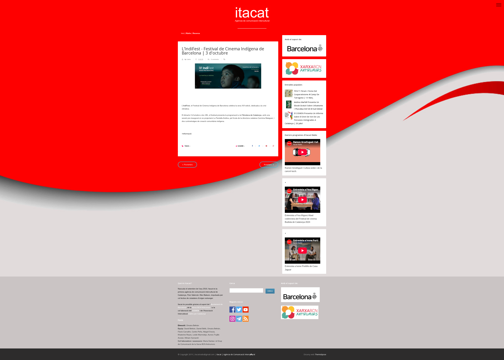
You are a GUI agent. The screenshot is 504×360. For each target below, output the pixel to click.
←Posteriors (187, 164)
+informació (186, 134)
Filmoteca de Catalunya (251, 115)
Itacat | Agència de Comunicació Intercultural (236, 354)
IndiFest (186, 106)
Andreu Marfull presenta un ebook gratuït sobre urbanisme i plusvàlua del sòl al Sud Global (308, 105)
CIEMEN (195, 311)
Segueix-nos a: (236, 302)
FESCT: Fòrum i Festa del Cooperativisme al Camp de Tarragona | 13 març (306, 94)
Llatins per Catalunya (197, 314)
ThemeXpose (320, 354)
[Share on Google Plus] (273, 146)
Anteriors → (269, 164)
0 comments (215, 59)
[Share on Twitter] (259, 146)
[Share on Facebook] (252, 146)
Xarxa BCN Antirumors (201, 307)
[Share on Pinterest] (266, 146)
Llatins (189, 59)
